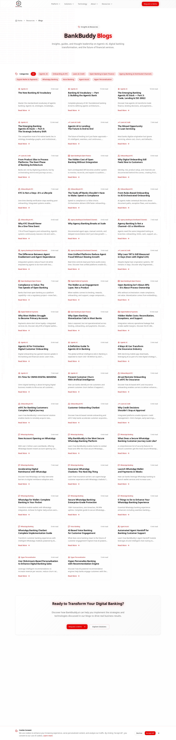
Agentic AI (43, 74)
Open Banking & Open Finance (102, 74)
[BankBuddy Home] (18, 4)
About (93, 4)
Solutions (68, 4)
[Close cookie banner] (158, 733)
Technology (82, 4)
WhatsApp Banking (50, 79)
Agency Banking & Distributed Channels (135, 74)
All (33, 74)
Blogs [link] (40, 20)
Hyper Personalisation (103, 79)
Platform (54, 4)
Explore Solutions (99, 627)
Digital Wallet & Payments (27, 79)
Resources (106, 4)
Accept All (150, 733)
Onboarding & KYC (60, 74)
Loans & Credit (79, 74)
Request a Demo (150, 4)
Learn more (48, 735)
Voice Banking (68, 79)
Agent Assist (84, 79)
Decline (139, 733)
